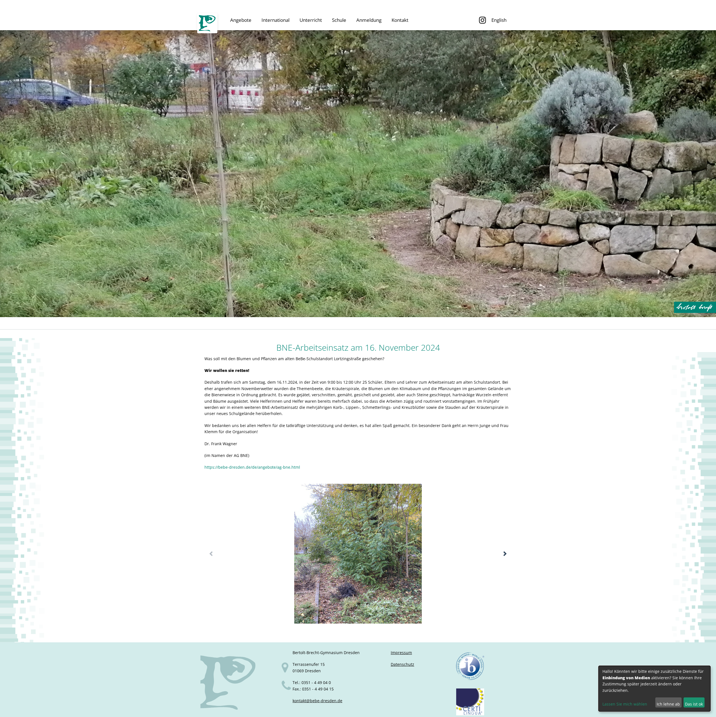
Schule (339, 20)
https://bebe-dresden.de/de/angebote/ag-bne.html (252, 467)
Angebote (240, 20)
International (275, 20)
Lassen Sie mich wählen (624, 704)
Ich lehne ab (668, 704)
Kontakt (400, 20)
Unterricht (311, 20)
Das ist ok (694, 704)
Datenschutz (402, 664)
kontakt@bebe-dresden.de (317, 700)
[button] (505, 554)
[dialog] (654, 688)
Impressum (401, 652)
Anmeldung (368, 20)
